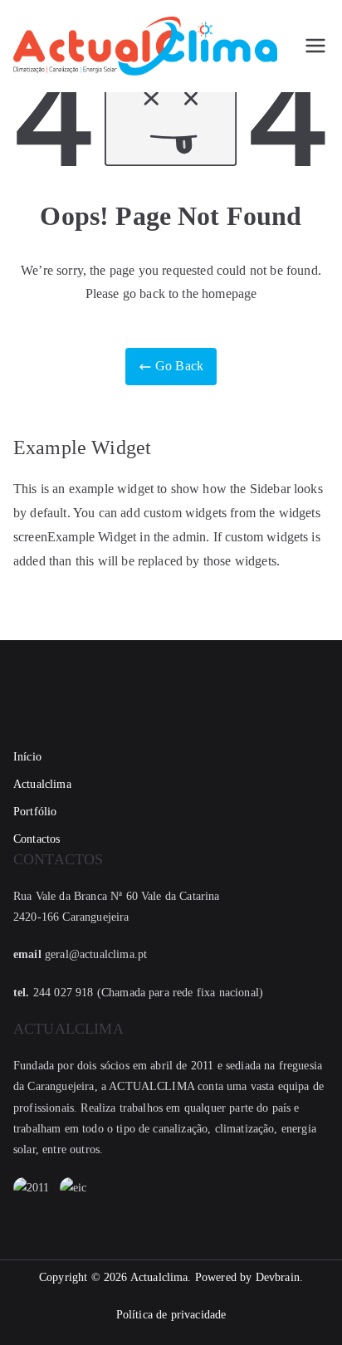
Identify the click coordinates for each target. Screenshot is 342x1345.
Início (27, 757)
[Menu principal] (315, 45)
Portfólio (34, 811)
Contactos (36, 839)
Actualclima (42, 784)
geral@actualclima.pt (96, 954)
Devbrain (278, 1277)
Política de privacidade (171, 1314)
